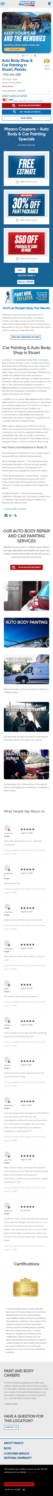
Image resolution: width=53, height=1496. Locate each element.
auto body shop (29, 360)
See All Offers (25, 282)
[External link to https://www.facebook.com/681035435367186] (6, 516)
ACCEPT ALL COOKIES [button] (13, 1489)
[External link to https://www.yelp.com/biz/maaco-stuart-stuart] (15, 516)
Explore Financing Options (26, 337)
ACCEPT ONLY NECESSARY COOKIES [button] (19, 1484)
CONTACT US (11, 1427)
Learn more (32, 1472)
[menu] (2, 3)
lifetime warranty (9, 388)
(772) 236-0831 (12, 74)
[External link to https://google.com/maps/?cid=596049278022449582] (11, 516)
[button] (26, 91)
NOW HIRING (26, 118)
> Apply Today (10, 1404)
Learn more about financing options (28, 101)
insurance (19, 391)
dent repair (30, 399)
